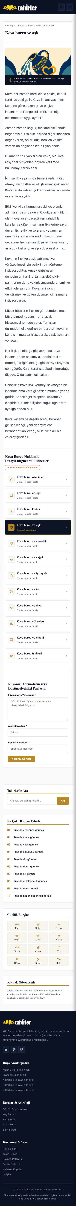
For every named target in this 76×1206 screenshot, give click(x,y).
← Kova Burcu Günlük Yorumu (22, 467)
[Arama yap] (61, 7)
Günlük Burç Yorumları (15, 1109)
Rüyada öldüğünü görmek (28, 851)
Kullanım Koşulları (12, 1169)
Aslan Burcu (9, 1124)
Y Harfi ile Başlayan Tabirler (18, 1090)
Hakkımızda (9, 1148)
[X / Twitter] (21, 1049)
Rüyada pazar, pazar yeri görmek (33, 895)
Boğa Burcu (9, 1119)
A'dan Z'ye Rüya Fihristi (16, 1069)
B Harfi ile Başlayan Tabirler (18, 1084)
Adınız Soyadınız (17, 726)
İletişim (7, 1174)
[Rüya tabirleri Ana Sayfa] (20, 7)
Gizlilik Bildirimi (11, 1164)
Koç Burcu (8, 1114)
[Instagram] (6, 1049)
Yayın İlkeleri (10, 1153)
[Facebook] (14, 1049)
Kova (30, 25)
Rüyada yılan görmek (26, 844)
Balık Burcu (9, 1129)
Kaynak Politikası (12, 1158)
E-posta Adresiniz (18, 742)
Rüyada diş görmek (25, 859)
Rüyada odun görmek (26, 888)
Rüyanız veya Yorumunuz (22, 695)
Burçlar (21, 25)
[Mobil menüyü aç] (69, 7)
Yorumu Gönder (21, 758)
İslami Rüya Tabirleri (14, 1074)
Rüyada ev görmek (25, 873)
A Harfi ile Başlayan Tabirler (18, 1079)
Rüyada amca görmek (26, 837)
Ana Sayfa (10, 25)
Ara (63, 800)
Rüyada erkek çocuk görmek (30, 880)
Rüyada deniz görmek (26, 866)
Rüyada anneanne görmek (29, 829)
